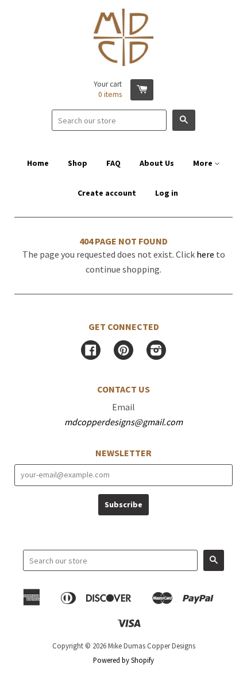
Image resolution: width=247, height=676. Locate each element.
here (205, 254)
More (203, 163)
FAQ (113, 163)
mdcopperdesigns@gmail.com (123, 422)
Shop (77, 163)
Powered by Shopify (123, 660)
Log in (166, 193)
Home (38, 163)
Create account (107, 193)
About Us (157, 163)
